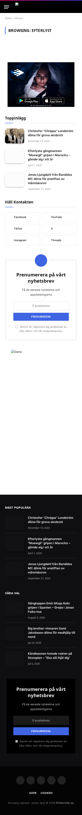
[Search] (77, 7)
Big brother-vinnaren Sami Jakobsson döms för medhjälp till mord (51, 633)
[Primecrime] (41, 7)
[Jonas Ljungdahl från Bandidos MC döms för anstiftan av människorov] (14, 179)
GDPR (33, 793)
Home (8, 18)
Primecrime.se (65, 802)
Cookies (47, 793)
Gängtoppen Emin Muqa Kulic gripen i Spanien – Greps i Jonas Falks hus (51, 607)
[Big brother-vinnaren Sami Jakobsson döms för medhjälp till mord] (14, 633)
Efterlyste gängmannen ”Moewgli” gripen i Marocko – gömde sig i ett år (49, 155)
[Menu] (6, 7)
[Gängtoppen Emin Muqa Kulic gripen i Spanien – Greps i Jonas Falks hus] (14, 608)
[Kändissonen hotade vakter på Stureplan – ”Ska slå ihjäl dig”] (14, 658)
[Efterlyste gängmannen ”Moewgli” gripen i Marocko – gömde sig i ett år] (14, 155)
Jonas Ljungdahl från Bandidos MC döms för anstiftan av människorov (50, 179)
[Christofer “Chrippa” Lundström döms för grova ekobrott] (14, 135)
